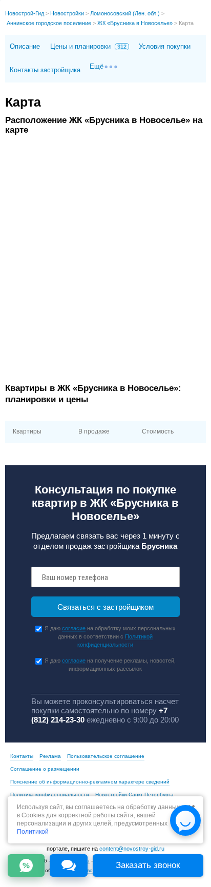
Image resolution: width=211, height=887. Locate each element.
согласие (74, 628)
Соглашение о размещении (44, 769)
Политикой (33, 832)
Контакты (21, 756)
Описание (25, 46)
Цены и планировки (88, 46)
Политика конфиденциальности (49, 794)
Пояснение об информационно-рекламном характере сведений (90, 782)
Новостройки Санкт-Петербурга (134, 794)
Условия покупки (165, 46)
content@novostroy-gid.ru (131, 848)
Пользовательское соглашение (105, 756)
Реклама (50, 756)
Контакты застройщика (45, 70)
